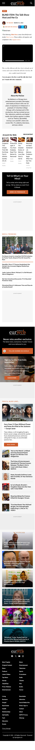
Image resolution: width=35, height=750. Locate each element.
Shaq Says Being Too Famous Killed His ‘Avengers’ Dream (20, 497)
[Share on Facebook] (19, 27)
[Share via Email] (25, 27)
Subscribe (12, 378)
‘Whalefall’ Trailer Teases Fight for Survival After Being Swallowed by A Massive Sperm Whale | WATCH (16, 639)
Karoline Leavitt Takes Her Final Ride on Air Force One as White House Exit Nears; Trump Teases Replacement (17, 601)
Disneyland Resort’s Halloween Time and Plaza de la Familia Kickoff (17, 286)
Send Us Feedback (17, 192)
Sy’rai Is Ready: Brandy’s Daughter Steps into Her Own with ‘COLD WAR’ (21, 487)
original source (16, 39)
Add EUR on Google (11, 26)
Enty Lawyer (10, 37)
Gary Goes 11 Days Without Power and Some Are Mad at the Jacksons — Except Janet (17, 426)
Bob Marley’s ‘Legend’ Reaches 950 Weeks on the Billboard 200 (16, 621)
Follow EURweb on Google (19, 351)
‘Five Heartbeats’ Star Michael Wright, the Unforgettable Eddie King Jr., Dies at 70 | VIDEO (21, 507)
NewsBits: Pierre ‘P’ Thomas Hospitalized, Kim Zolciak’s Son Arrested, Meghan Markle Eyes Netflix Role (16, 266)
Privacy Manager (6, 728)
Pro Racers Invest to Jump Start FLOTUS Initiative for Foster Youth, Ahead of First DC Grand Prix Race (17, 257)
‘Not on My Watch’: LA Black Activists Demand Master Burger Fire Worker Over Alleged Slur (20, 453)
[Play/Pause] (3, 61)
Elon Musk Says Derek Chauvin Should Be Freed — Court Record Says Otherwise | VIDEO (17, 563)
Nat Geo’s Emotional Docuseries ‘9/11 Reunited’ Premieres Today (16, 279)
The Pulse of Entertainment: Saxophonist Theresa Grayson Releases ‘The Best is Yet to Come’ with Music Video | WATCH (21, 465)
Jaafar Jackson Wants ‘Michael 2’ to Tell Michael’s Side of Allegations (17, 273)
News (4, 11)
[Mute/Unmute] (31, 61)
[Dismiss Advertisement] (4, 46)
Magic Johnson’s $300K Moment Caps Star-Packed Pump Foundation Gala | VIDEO (17, 544)
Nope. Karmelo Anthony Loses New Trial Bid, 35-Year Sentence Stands (21, 476)
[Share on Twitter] (22, 27)
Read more (12, 445)
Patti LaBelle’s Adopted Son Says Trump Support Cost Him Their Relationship (15, 582)
